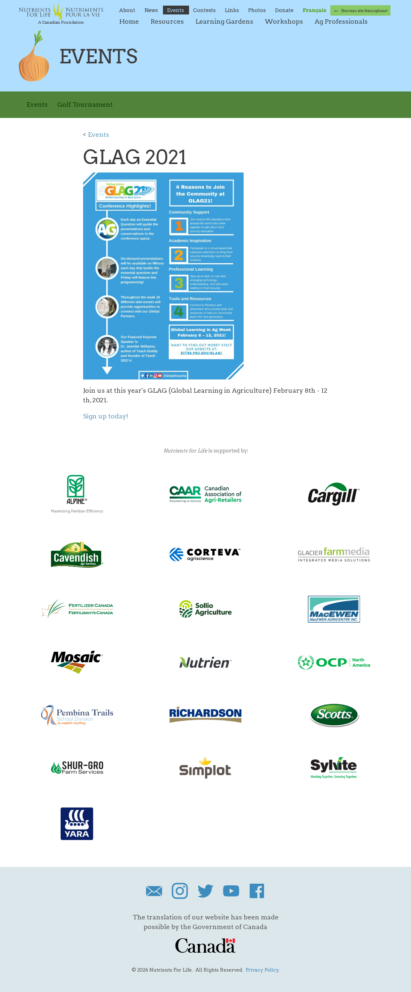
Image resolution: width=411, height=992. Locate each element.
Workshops (285, 21)
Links (232, 10)
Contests (205, 10)
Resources (168, 21)
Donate (285, 10)
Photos (257, 10)
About (127, 10)
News (151, 10)
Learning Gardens (225, 21)
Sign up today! (105, 416)
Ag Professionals (341, 21)
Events (176, 10)
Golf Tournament (85, 104)
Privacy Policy (262, 970)
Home (129, 21)
